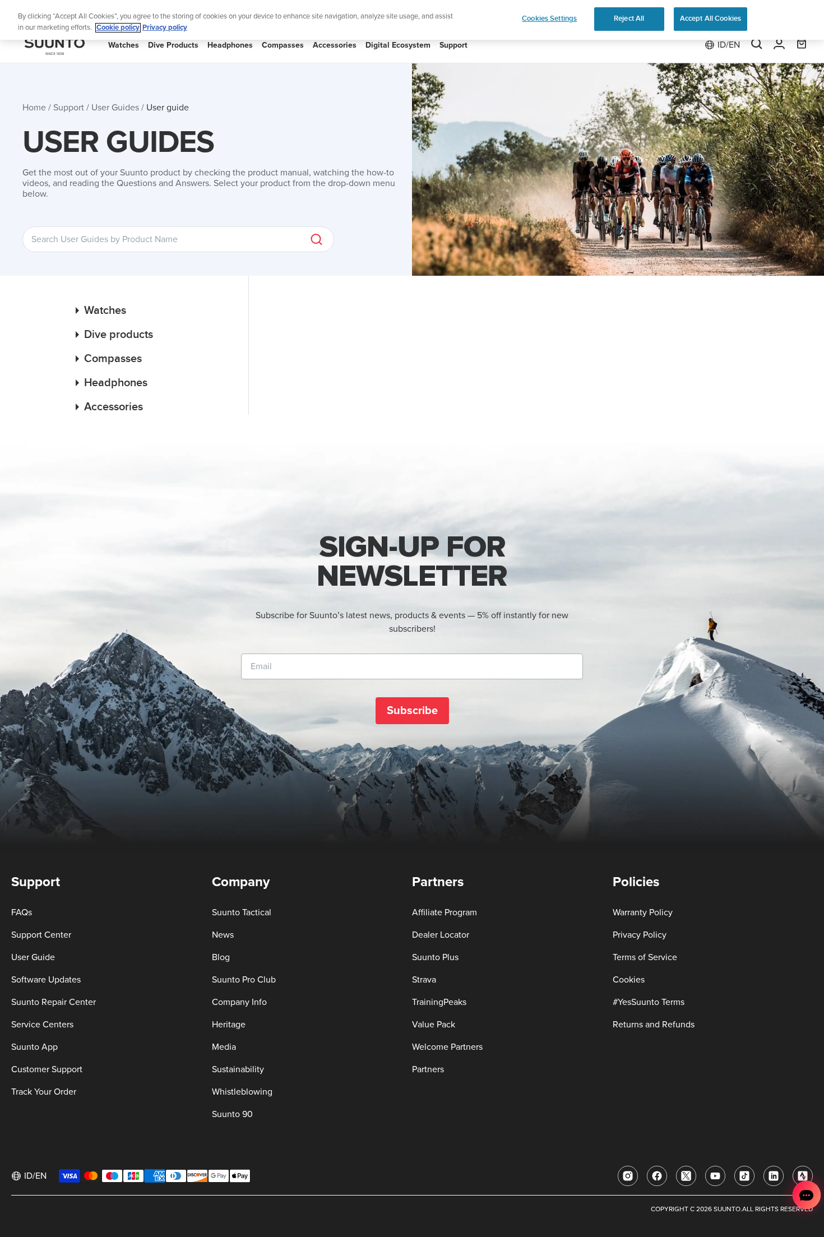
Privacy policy (164, 27)
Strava (424, 979)
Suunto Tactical (241, 912)
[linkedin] (773, 1176)
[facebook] (657, 1176)
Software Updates (46, 979)
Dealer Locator (440, 934)
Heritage (229, 1024)
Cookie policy (118, 27)
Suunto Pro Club (244, 979)
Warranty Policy (643, 912)
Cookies (629, 979)
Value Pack (433, 1024)
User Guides (115, 107)
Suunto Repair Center (53, 1002)
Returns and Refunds (654, 1024)
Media (224, 1047)
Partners (428, 1069)
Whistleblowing (242, 1091)
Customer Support (46, 1069)
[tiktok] (744, 1176)
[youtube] (715, 1176)
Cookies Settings (549, 18)
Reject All (629, 18)
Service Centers (42, 1024)
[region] (412, 20)
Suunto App (34, 1047)
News (223, 934)
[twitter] (686, 1176)
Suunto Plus (435, 957)
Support (68, 107)
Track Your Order (43, 1091)
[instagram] (628, 1176)
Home (34, 107)
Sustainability (238, 1069)
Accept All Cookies (710, 18)
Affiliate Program (444, 912)
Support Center (41, 934)
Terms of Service (645, 957)
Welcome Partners (447, 1047)
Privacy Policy (639, 934)
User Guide (33, 957)
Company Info (239, 1002)
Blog (221, 957)
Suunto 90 (232, 1114)
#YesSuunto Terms (648, 1002)
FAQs (21, 912)
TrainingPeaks (439, 1002)
